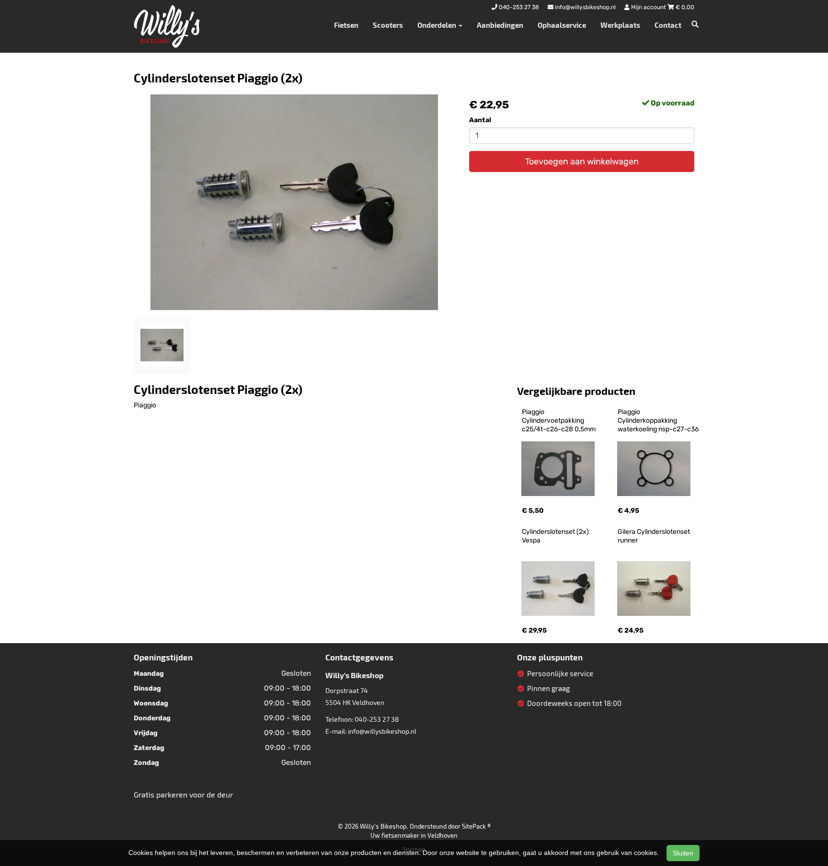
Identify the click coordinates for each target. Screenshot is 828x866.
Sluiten (683, 853)
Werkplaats (620, 25)
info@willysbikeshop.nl (382, 731)
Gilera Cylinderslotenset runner (654, 536)
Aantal (480, 120)
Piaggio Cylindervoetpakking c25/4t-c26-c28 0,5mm (559, 420)
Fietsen (346, 25)
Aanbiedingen (500, 25)
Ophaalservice (562, 25)
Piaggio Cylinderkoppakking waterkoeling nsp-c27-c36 (658, 420)
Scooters (388, 25)
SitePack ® (476, 826)
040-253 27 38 (377, 719)
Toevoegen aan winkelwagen (582, 161)
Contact (668, 25)
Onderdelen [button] (437, 25)
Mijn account (648, 7)
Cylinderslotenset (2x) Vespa (556, 536)
